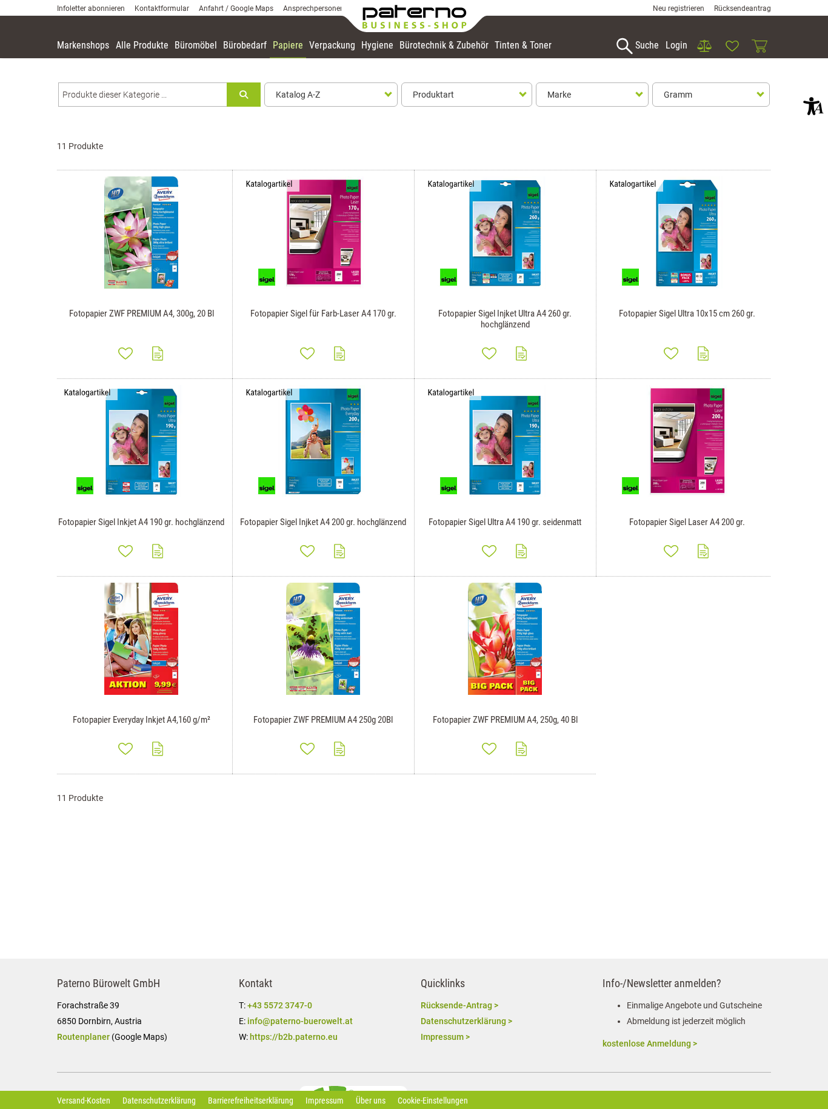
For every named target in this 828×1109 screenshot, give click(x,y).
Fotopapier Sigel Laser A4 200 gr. (687, 522)
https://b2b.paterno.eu (294, 1037)
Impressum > (445, 1037)
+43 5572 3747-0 (279, 1005)
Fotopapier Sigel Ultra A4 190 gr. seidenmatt (505, 522)
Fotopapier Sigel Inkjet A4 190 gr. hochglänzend (141, 522)
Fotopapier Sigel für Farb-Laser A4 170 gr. (323, 313)
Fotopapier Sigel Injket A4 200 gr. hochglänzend (323, 522)
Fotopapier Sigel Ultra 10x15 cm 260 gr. (687, 313)
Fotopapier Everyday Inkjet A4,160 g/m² (141, 719)
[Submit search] (244, 94)
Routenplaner (83, 1037)
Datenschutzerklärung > (466, 1021)
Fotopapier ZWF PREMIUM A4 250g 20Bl (323, 719)
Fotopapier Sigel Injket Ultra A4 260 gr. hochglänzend (505, 319)
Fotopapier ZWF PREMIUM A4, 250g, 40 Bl (505, 719)
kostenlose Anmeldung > (650, 1043)
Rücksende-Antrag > (459, 1005)
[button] (813, 106)
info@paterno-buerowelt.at (300, 1021)
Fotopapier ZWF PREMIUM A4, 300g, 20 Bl (141, 313)
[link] (704, 46)
